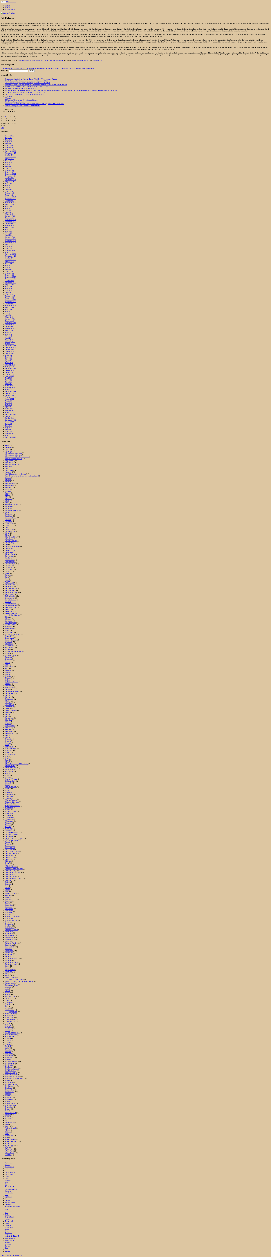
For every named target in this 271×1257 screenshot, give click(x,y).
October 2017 (9, 326)
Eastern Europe (10, 625)
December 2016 (10, 346)
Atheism (8, 480)
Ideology (8, 743)
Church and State (11, 537)
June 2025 (8, 162)
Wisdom (8, 1147)
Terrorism (8, 1050)
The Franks (9, 1065)
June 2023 (8, 208)
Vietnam (8, 1132)
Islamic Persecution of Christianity (16, 764)
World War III (9, 1153)
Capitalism (8, 516)
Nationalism (9, 836)
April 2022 (8, 235)
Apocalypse (9, 470)
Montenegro (9, 821)
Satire (7, 989)
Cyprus (7, 581)
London (7, 789)
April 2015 (8, 384)
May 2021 (8, 246)
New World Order (11, 853)
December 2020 (10, 254)
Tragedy (8, 1101)
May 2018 (8, 313)
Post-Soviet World (11, 920)
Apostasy (8, 472)
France (7, 684)
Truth (7, 1111)
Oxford (7, 882)
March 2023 (9, 214)
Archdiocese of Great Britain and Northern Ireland (22, 476)
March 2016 (9, 363)
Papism (7, 888)
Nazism (7, 842)
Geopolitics (9, 693)
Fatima (7, 674)
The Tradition (9, 1090)
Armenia (8, 478)
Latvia (7, 775)
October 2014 (9, 395)
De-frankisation (10, 584)
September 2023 (10, 202)
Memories (8, 798)
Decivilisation (9, 594)
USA (6, 1126)
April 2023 (8, 212)
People (7, 903)
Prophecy (8, 926)
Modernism (9, 813)
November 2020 (10, 256)
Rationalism (9, 933)
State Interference (11, 1034)
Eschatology (9, 644)
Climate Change (10, 554)
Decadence (7, 1180)
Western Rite (9, 1143)
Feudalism (8, 676)
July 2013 (8, 424)
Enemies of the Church (12, 634)
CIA (6, 544)
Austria (7, 482)
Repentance (9, 945)
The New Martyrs (11, 1073)
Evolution (8, 657)
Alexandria (8, 451)
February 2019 (10, 296)
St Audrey (8, 1027)
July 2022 (8, 229)
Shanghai (8, 1004)
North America (10, 857)
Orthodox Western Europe (14, 878)
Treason (7, 1109)
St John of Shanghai (12, 1033)
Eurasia (7, 649)
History (7, 722)
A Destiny (8, 96)
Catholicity (8, 525)
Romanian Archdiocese (13, 962)
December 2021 (10, 239)
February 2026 (10, 147)
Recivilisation (9, 935)
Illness (7, 745)
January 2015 (9, 389)
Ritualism (8, 956)
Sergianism (8, 1002)
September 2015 (10, 374)
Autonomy (8, 487)
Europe (7, 653)
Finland (7, 680)
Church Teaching (11, 541)
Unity (7, 1124)
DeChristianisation (11, 592)
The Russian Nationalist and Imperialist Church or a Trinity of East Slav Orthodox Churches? (36, 85)
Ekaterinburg (9, 628)
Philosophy (9, 911)
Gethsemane (9, 699)
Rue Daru (8, 972)
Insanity (7, 752)
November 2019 (10, 279)
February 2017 (10, 342)
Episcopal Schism (11, 640)
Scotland (8, 994)
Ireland (7, 760)
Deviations (8, 611)
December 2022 (10, 220)
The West (8, 1094)
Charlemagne (9, 529)
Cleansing (8, 548)
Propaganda (9, 924)
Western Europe (10, 1139)
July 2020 (8, 264)
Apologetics (8, 1163)
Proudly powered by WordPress (11, 1255)
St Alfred (8, 1025)
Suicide (7, 1044)
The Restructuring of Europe (14, 102)
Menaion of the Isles (12, 802)
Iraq (6, 758)
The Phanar (9, 1082)
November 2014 (10, 393)
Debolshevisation (11, 588)
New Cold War (10, 848)
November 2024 (10, 176)
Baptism (8, 491)
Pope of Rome (10, 918)
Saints (74, 60)
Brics (7, 502)
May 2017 (8, 336)
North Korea (9, 859)
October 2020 (9, 258)
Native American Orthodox (14, 838)
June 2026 (8, 140)
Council (7, 571)
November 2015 (10, 370)
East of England (10, 623)
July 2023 (8, 206)
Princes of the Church (16, 979)
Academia (8, 447)
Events (7, 6)
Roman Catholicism (11, 958)
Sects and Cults (10, 996)
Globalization (9, 705)
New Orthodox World (12, 851)
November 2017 (10, 325)
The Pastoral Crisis (9, 1240)
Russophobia (9, 983)
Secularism (8, 998)
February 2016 (10, 365)
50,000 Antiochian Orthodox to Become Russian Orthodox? (75, 68)
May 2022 (8, 233)
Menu (3, 2)
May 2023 (8, 210)
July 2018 (8, 309)
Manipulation (9, 794)
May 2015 (8, 382)
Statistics (8, 1038)
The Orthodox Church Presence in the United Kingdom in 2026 (26, 81)
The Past (8, 1080)
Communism (9, 560)
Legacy (7, 777)
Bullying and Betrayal (12, 510)
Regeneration (9, 937)
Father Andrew (97, 60)
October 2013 (9, 418)
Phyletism (8, 912)
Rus (6, 973)
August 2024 (9, 182)
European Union (10, 655)
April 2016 (8, 361)
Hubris (7, 737)
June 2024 (8, 185)
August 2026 (9, 136)
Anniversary (9, 462)
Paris (6, 891)
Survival (8, 1046)
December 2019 (10, 277)
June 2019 (8, 288)
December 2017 (10, 323)
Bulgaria (8, 508)
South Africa (9, 1010)
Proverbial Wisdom (11, 930)
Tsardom (8, 1115)
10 (4, 118)
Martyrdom (9, 796)
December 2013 (10, 414)
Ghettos (7, 701)
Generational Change (12, 691)
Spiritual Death (10, 1019)
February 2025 (10, 170)
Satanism (8, 987)
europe (7, 1182)
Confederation (10, 562)
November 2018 (10, 302)
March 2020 (9, 271)
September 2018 (10, 305)
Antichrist (8, 466)
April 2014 (8, 407)
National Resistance (11, 832)
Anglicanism (9, 461)
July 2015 (8, 378)
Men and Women (11, 800)
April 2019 (8, 292)
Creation (8, 575)
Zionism (8, 1155)
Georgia (7, 695)
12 (8, 118)
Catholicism (9, 523)
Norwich (8, 1204)
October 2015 (9, 372)
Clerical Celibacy (11, 550)
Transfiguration (10, 1103)
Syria (7, 1048)
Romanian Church (11, 964)
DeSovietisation (10, 607)
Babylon (8, 489)
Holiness (8, 724)
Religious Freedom (11, 943)
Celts (6, 527)
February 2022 (10, 237)
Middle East (9, 808)
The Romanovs (10, 1086)
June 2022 (8, 231)
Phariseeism (9, 909)
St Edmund (9, 1029)
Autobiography (10, 483)
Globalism (8, 703)
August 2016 (9, 353)
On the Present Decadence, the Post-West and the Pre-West (24, 94)
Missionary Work (11, 811)
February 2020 (10, 273)
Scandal (7, 991)
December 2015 (10, 368)
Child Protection (10, 531)
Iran (6, 756)
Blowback (8, 499)
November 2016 (10, 347)
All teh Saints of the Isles (13, 453)
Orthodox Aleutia (11, 867)
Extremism (8, 661)
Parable (7, 890)
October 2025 (9, 155)
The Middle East (10, 1071)
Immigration (9, 747)
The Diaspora (9, 1057)
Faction (7, 663)
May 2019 (8, 290)
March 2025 (9, 168)
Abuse (7, 445)
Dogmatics (8, 621)
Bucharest (8, 506)
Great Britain (9, 707)
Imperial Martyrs (10, 748)
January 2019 (9, 298)
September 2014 (10, 397)
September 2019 (10, 283)
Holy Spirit (8, 729)
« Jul (2, 128)
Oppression (9, 865)
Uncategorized (10, 1122)
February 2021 (10, 250)
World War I (9, 1149)
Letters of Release (11, 779)
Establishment (9, 646)
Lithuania (8, 783)
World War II (9, 1151)
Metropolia (8, 804)
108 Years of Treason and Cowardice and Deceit (21, 100)
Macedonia (8, 792)
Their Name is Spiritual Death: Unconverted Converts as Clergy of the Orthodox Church (34, 104)
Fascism (7, 672)
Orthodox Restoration (56, 60)
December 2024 (10, 174)
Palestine (8, 884)
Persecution (9, 905)
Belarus (7, 493)
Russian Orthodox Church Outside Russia (19, 981)
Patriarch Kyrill (10, 899)
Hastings (8, 712)
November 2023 (10, 199)
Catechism (8, 522)
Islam (7, 762)
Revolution (8, 954)
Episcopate (8, 642)
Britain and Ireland (42, 60)
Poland (7, 914)
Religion (8, 941)
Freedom (8, 686)
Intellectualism (10, 754)
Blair (6, 497)
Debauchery (9, 586)
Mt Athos (8, 827)
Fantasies (8, 670)
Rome (7, 966)
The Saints (8, 1088)
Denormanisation (11, 604)
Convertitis (8, 567)
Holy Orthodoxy (9, 1193)
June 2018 (8, 311)
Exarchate (8, 659)
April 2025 (8, 166)
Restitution (8, 949)
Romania (8, 960)
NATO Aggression (11, 840)
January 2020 (9, 275)
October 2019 (9, 281)
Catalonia (8, 520)
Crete (7, 577)
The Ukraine (9, 1092)
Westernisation (10, 1145)
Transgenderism (10, 1105)
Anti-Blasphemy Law (12, 464)
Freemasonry (9, 687)
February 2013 (10, 433)
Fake (6, 668)
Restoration (9, 951)
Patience (8, 897)
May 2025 (8, 164)
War (6, 1137)
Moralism (8, 823)
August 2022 (9, 227)
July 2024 (8, 183)
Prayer (7, 922)
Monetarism (9, 819)
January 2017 (9, 344)
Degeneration (9, 598)
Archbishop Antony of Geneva (15, 474)
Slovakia (8, 1008)
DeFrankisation (14, 615)
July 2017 (8, 332)
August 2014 (9, 399)
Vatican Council (10, 1128)
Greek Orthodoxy (11, 710)
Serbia (7, 1000)
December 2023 (10, 197)
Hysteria (8, 741)
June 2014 (8, 403)
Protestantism (9, 928)
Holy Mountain (10, 726)
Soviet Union (9, 1017)
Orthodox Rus (10, 874)
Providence (9, 932)
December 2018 (10, 300)
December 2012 (10, 437)
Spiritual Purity (10, 1021)
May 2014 (8, 405)
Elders (7, 630)
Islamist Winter (10, 766)
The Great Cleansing (10, 1238)
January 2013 (9, 435)
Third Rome (9, 1099)
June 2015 (8, 380)
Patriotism (8, 901)
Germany (8, 697)
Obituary (8, 861)
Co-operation (9, 556)
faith (6, 1184)
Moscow (8, 825)
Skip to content (11, 2)
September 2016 (10, 351)
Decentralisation (10, 590)
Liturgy (7, 785)
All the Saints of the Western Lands (17, 457)
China (7, 533)
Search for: (4, 70)
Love (7, 790)
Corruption (8, 569)
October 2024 (9, 178)
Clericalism (9, 552)
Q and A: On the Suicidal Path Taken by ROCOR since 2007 (25, 92)
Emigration (8, 632)
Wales (7, 1134)
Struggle (8, 1040)
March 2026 (9, 145)
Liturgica (7, 1200)
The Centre (9, 1054)
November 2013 (10, 416)
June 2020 (8, 265)
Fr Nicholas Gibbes (11, 682)
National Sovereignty (12, 834)
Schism (7, 993)
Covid (7, 573)
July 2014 (8, 401)
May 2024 (8, 187)
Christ (7, 535)
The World (8, 1096)
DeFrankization (10, 596)
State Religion (10, 1036)
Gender (7, 689)
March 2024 (9, 191)
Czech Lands (9, 583)
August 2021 (9, 244)
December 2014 (10, 391)
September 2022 (10, 225)
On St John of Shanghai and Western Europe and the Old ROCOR (27, 83)
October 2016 (9, 349)
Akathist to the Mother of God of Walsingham (20, 88)
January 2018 (9, 321)
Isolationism (9, 769)
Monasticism (9, 817)
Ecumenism (9, 626)
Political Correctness (12, 916)
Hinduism (8, 720)
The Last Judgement (12, 1069)
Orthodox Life (10, 871)
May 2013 (8, 427)
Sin (6, 1006)
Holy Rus (8, 728)
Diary (7, 617)
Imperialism (9, 750)
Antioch (7, 468)
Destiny (7, 609)
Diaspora (8, 619)
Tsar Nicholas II (10, 1113)
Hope (7, 735)
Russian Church (10, 977)
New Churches (10, 846)
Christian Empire (9, 1170)
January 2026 (9, 149)
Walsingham (9, 1136)
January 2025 (9, 172)
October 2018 (9, 304)
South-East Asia (10, 1014)
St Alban (8, 1023)
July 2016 (8, 355)
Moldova (8, 815)
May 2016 (8, 359)
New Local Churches (10, 1202)
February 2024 (10, 193)
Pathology (8, 895)
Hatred (7, 714)
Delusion (8, 602)
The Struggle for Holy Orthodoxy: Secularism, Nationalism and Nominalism (27, 68)
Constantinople (10, 564)
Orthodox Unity (10, 876)
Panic (7, 886)
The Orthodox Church (12, 1076)
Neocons (8, 844)
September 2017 (10, 328)
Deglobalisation (10, 600)
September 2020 (10, 260)
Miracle (7, 809)
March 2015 (9, 386)
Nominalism (9, 855)
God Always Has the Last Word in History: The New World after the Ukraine (31, 79)
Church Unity (9, 543)
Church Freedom (10, 1172)
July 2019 (8, 286)
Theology (8, 1097)
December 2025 (10, 151)
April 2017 (8, 338)
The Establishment (11, 1061)
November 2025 (10, 153)
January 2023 (9, 218)
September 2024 (10, 180)
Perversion (8, 907)
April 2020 (8, 269)
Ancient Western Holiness (26, 60)
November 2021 (10, 241)
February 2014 (10, 410)
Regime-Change (10, 939)
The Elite (8, 1059)
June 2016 (8, 357)
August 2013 (9, 422)
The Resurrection (11, 1084)
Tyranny (8, 1118)
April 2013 (8, 429)
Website (7, 7)
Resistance (7, 1219)
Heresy (7, 716)
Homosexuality (10, 733)
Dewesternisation (11, 613)
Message (8, 98)
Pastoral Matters (10, 893)
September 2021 (10, 243)
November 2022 (10, 222)
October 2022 (9, 223)
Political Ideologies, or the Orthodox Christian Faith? (22, 106)
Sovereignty (9, 1015)
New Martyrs (9, 850)
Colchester (8, 558)
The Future (8, 1067)
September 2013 (10, 420)
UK (6, 1120)
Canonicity (8, 514)
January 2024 (9, 195)
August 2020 (9, 262)
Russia (7, 975)
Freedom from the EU (11, 1189)
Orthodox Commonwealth (14, 869)
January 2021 (9, 252)
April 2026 (8, 143)
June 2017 (8, 334)
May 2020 (8, 267)
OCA (7, 863)
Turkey (7, 1116)
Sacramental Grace (11, 985)
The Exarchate (10, 1063)
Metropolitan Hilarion (12, 806)
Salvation (8, 1225)
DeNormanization (11, 605)
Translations (9, 1107)
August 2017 (9, 330)
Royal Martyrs (10, 970)
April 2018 (8, 315)
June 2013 (8, 426)
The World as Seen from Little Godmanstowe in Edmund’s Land (26, 87)
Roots (7, 968)
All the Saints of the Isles (13, 455)
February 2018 (10, 319)
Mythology (8, 829)
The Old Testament (11, 1075)
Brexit (7, 501)
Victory (7, 1130)
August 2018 (9, 307)
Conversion (9, 565)
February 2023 (10, 216)
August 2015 (9, 376)
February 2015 (10, 387)
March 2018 (9, 317)
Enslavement (9, 638)
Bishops (7, 495)
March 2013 (9, 431)
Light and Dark (10, 781)
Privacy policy (10, 9)
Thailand (8, 1052)
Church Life (9, 539)
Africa (7, 449)
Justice (7, 773)
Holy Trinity (9, 731)
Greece (7, 708)
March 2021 (9, 248)
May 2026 (8, 141)
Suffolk (7, 1042)
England (8, 636)
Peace (6, 1209)
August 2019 (9, 284)
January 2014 (9, 412)
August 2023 (9, 204)
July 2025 (8, 161)
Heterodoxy (9, 718)
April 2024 (8, 189)
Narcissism (8, 830)
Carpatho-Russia (10, 518)
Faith (6, 665)
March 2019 (9, 294)
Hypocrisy (8, 739)
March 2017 (9, 340)
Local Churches (10, 787)
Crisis (7, 579)
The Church (9, 1055)
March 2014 (9, 408)
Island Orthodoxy (11, 768)
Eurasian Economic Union (14, 651)
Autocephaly (9, 485)
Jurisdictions (9, 771)
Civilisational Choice (12, 546)
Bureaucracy (9, 512)
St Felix (7, 1031)
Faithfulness (9, 666)
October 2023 (9, 201)
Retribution (9, 953)
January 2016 (9, 366)
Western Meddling (11, 1141)
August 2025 (9, 159)
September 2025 (10, 157)
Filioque (8, 678)
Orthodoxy (8, 880)
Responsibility (10, 947)
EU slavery (9, 647)
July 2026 (8, 138)
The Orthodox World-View (14, 1078)
